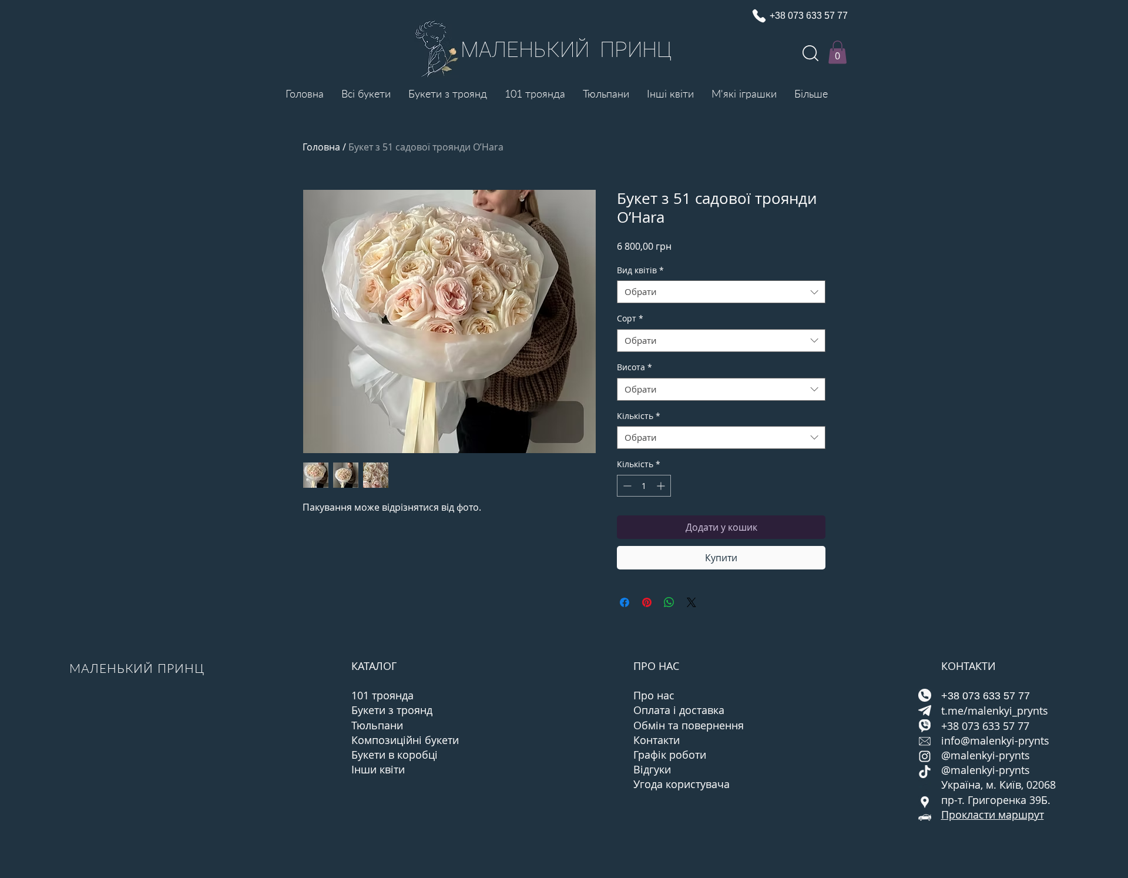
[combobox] (721, 291)
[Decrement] (626, 485)
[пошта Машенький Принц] (924, 741)
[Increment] (661, 485)
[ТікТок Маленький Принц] (924, 771)
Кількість (638, 415)
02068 (1041, 785)
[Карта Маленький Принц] (924, 802)
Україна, (963, 785)
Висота (634, 367)
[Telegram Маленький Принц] (924, 710)
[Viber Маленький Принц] (924, 725)
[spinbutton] (643, 485)
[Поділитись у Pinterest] (647, 602)
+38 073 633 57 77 (985, 726)
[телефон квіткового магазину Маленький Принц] (759, 16)
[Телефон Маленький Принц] (924, 695)
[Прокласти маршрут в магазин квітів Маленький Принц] (924, 817)
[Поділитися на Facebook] (624, 602)
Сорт (630, 318)
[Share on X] (691, 602)
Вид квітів (640, 270)
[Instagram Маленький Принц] (924, 756)
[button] (837, 52)
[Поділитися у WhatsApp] (669, 602)
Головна (321, 146)
